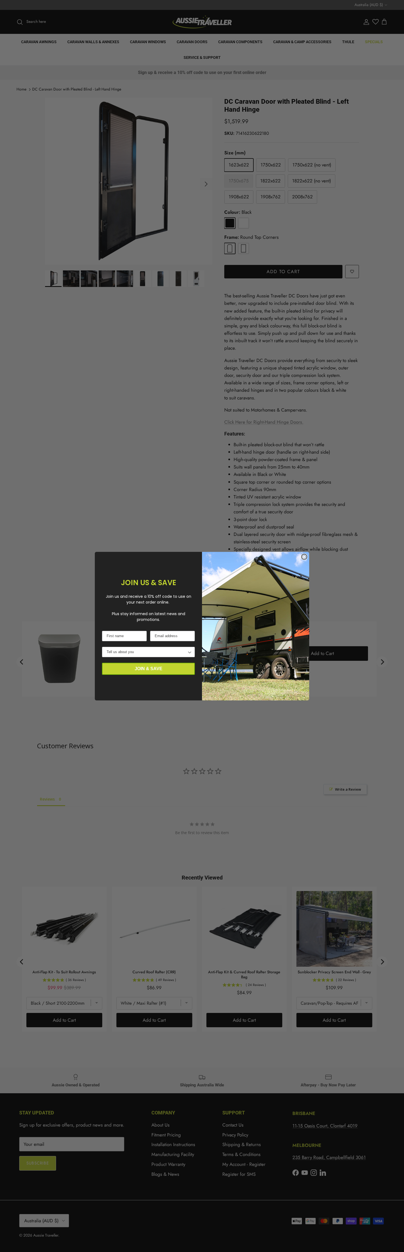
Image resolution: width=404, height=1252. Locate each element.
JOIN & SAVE (148, 668)
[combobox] (147, 652)
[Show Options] (189, 652)
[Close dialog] (304, 557)
